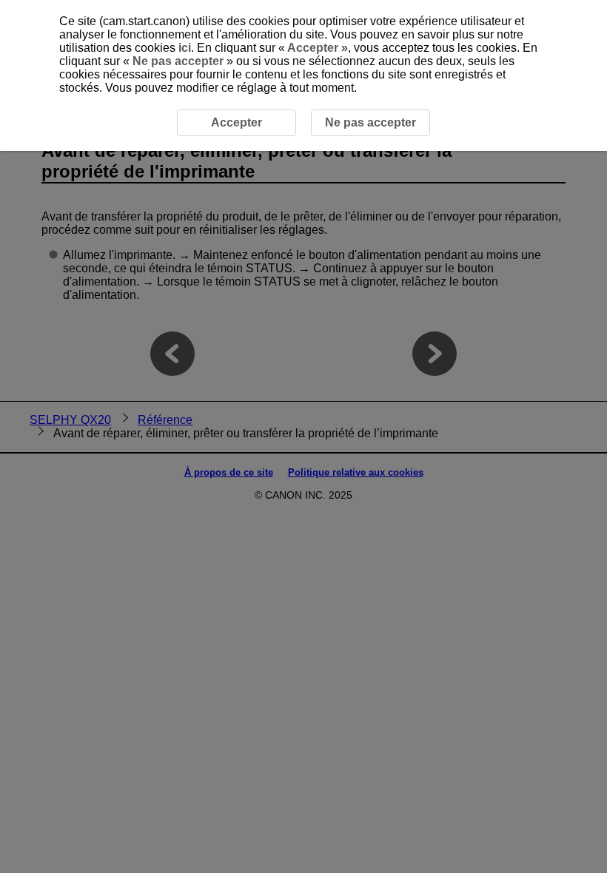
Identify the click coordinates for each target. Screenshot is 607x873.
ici (184, 47)
